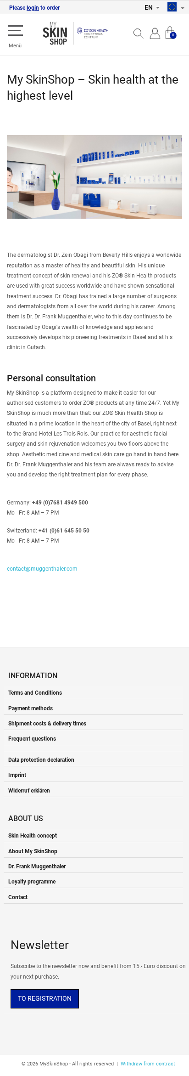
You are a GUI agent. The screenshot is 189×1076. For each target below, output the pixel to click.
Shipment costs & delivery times (47, 723)
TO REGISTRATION (45, 998)
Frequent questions (32, 738)
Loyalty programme (32, 881)
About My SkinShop (32, 851)
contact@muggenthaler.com (42, 568)
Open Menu (16, 31)
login (33, 8)
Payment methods (30, 708)
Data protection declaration (41, 759)
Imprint (17, 774)
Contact (18, 897)
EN (149, 7)
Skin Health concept (32, 835)
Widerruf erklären (29, 790)
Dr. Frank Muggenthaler (37, 866)
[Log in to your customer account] (155, 32)
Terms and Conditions (35, 692)
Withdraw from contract (148, 1064)
